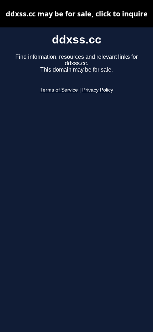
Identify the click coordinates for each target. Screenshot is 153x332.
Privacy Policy (97, 90)
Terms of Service (59, 90)
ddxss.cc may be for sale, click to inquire (77, 14)
